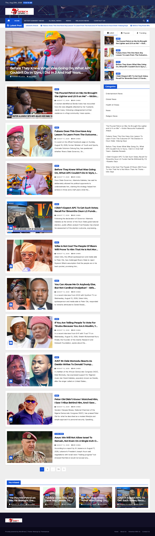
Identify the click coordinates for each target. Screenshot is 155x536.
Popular (126, 33)
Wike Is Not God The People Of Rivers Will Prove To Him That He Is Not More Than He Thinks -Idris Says (76, 249)
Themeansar (45, 531)
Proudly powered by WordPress (16, 531)
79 (58, 469)
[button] (144, 21)
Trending (142, 33)
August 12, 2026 (63, 407)
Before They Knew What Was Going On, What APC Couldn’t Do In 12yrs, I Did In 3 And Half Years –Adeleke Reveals (131, 67)
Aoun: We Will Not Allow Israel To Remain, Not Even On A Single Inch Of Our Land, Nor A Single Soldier (76, 441)
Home (17, 21)
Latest (111, 33)
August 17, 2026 (63, 100)
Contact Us (99, 21)
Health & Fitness (112, 105)
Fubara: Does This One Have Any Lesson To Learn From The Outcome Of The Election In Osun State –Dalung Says (132, 56)
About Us (123, 531)
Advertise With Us (134, 531)
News (68, 21)
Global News (55, 21)
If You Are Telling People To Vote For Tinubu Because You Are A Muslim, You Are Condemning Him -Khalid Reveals (77, 326)
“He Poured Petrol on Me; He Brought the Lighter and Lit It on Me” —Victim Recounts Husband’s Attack (131, 43)
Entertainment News (34, 21)
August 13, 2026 (59, 76)
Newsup (35, 531)
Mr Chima (73, 76)
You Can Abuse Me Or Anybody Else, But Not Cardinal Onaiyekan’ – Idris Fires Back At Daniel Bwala (75, 288)
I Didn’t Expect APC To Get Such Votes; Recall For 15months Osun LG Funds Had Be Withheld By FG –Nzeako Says (132, 78)
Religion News (82, 21)
